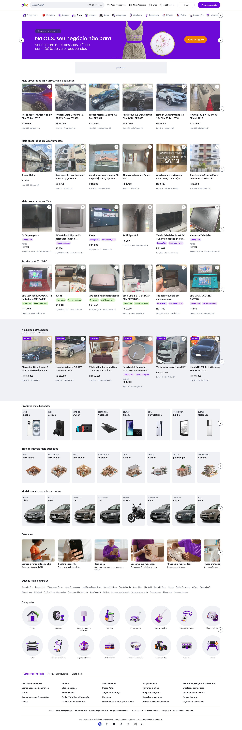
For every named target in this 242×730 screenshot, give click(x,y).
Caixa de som (27, 592)
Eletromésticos (69, 688)
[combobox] (67, 5)
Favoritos (50, 15)
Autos (106, 15)
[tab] (34, 674)
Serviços (106, 697)
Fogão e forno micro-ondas (55, 592)
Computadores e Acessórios (35, 697)
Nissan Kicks (137, 587)
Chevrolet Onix (27, 587)
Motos (25, 692)
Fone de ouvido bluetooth (78, 592)
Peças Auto (107, 688)
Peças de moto (190, 697)
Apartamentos (109, 683)
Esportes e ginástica (152, 697)
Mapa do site (137, 710)
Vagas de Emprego (111, 692)
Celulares (137, 15)
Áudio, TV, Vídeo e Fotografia (75, 697)
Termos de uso (80, 710)
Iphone (171, 587)
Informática (216, 15)
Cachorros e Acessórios (73, 701)
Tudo (79, 15)
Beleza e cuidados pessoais (156, 701)
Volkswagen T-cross (55, 587)
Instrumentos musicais (194, 692)
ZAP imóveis (178, 710)
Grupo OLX (166, 710)
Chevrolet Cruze (160, 587)
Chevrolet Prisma (110, 587)
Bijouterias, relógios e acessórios (199, 683)
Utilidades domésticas (193, 688)
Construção (198, 15)
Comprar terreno (181, 592)
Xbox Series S (95, 592)
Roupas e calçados (152, 692)
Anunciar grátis (210, 5)
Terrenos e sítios (151, 688)
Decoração (154, 15)
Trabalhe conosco (152, 710)
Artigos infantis (150, 683)
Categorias (31, 15)
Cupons (65, 15)
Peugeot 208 (40, 587)
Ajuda (51, 710)
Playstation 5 (205, 587)
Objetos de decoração (193, 701)
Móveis (169, 15)
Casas (25, 701)
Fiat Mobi (148, 587)
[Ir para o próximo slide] (221, 108)
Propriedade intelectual (120, 710)
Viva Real (189, 710)
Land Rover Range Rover (91, 587)
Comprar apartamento (120, 592)
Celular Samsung (183, 587)
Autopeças (121, 15)
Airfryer (195, 587)
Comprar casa (155, 592)
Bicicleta (106, 592)
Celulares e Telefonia (32, 683)
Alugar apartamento (139, 592)
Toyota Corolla (125, 587)
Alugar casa (167, 592)
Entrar (186, 5)
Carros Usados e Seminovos (35, 688)
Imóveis (92, 15)
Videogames (68, 692)
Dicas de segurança (64, 710)
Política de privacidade (98, 710)
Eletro (183, 15)
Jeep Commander (72, 587)
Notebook (38, 592)
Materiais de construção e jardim (118, 701)
